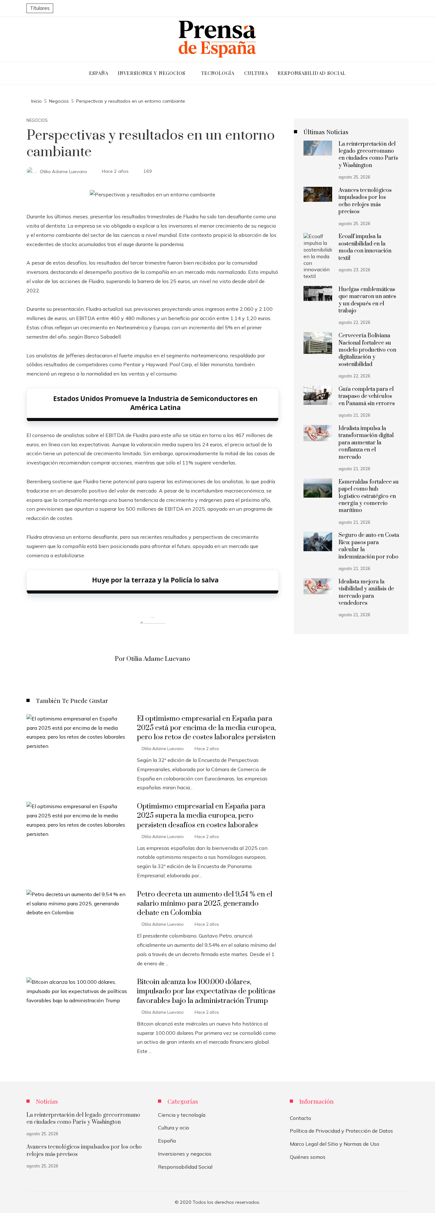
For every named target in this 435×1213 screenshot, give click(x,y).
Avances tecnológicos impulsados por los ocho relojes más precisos (365, 201)
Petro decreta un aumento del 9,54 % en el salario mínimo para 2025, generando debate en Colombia (204, 903)
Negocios (37, 120)
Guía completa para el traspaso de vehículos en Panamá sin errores (367, 396)
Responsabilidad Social (185, 1167)
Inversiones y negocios (184, 1154)
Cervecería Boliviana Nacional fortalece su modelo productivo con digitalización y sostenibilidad (367, 350)
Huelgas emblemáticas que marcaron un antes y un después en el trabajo (367, 300)
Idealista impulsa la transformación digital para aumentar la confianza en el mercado (366, 443)
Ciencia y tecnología (181, 1115)
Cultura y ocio (173, 1127)
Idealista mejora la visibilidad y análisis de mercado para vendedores (366, 592)
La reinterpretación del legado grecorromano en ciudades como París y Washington (368, 155)
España (167, 1140)
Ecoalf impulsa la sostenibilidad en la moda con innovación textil (365, 247)
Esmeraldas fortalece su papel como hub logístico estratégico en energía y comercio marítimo (369, 496)
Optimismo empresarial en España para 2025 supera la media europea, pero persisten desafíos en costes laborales (201, 815)
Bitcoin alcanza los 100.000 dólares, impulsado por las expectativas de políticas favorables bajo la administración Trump (206, 991)
